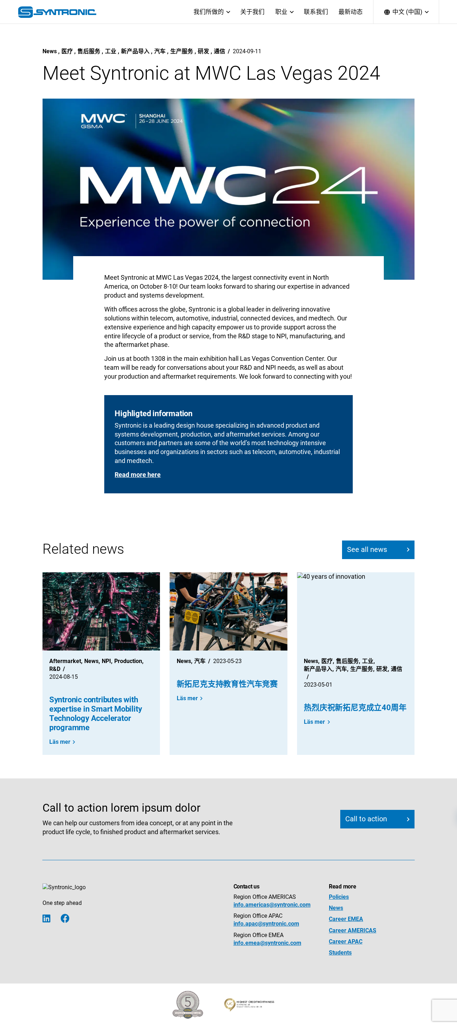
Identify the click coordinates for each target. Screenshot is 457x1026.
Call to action (366, 819)
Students (340, 952)
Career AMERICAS (352, 930)
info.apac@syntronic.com (266, 923)
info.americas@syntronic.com (272, 904)
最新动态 (350, 11)
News (336, 908)
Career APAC (345, 941)
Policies (339, 896)
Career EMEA (346, 919)
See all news (367, 550)
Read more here (138, 474)
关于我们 (252, 11)
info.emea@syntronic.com (267, 943)
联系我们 (316, 11)
